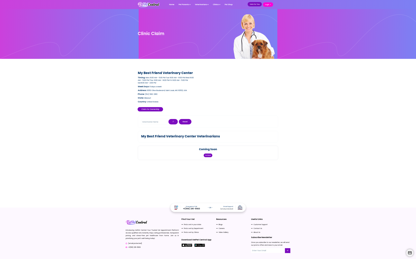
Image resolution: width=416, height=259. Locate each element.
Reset (185, 121)
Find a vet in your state (192, 224)
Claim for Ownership (150, 109)
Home (171, 4)
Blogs (221, 224)
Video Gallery (223, 232)
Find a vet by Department (193, 228)
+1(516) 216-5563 (191, 209)
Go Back (208, 155)
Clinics (216, 4)
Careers (222, 228)
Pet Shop (229, 4)
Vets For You (255, 4)
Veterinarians (201, 4)
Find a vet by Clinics (191, 232)
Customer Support (261, 224)
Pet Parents (184, 4)
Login (267, 4)
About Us (257, 232)
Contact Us (258, 228)
